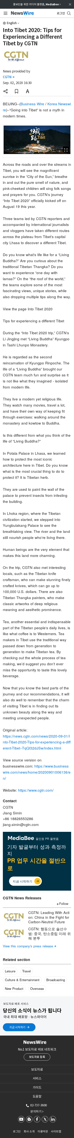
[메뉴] (5, 13)
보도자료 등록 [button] (37, 1057)
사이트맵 (56, 1131)
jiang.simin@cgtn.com (21, 824)
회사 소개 (29, 1131)
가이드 (37, 1087)
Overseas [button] (37, 988)
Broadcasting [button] (55, 979)
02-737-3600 (38, 1105)
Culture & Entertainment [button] (22, 979)
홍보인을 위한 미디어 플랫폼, (37, 4)
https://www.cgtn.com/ (36, 790)
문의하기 (36, 1111)
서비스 (37, 1078)
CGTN (8, 77)
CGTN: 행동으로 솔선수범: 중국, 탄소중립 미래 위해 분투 (49, 933)
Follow (63, 903)
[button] (5, 91)
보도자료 (37, 1069)
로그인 (17, 1131)
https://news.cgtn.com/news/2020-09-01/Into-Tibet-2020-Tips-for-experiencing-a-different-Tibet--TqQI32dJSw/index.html (37, 741)
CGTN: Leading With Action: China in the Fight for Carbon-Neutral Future (48, 917)
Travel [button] (26, 971)
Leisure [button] (10, 971)
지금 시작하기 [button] (17, 1027)
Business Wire (32, 103)
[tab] (37, 1069)
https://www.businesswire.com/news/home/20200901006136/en (37, 771)
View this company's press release (29, 946)
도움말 (37, 1096)
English (12, 23)
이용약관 (43, 1131)
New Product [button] (14, 988)
